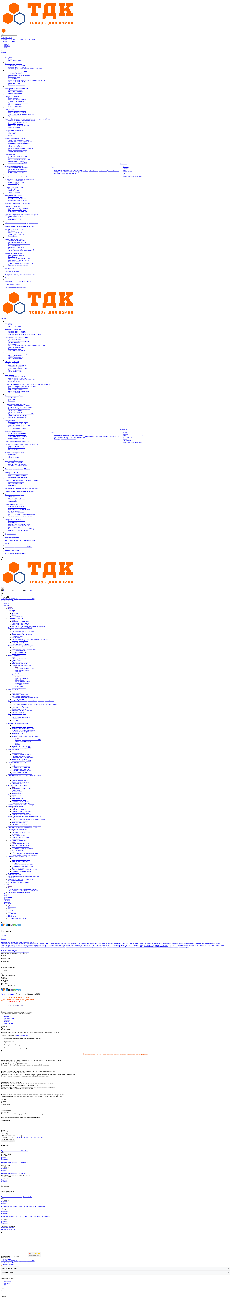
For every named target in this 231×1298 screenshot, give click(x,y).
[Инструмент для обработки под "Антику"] (27, 202)
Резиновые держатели (7, 952)
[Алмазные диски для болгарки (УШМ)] (27, 70)
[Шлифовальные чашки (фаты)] (27, 129)
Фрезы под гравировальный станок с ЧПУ (28, 740)
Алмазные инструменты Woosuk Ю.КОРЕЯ (138, 947)
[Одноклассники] (4, 925)
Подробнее (4, 1157)
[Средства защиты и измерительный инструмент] (27, 224)
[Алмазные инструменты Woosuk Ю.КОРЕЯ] (27, 279)
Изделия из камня (68, 947)
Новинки (122, 947)
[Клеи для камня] (27, 108)
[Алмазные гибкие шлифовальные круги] (27, 86)
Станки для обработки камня (20, 843)
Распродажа (15, 613)
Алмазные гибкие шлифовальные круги (24, 649)
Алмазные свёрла (17, 753)
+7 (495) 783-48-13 (6, 38)
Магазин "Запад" (8, 1272)
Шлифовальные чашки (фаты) (21, 717)
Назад (10, 607)
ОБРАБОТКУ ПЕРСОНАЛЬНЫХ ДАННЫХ (29, 1137)
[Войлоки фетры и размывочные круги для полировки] (27, 221)
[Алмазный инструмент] (27, 270)
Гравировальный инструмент (21, 798)
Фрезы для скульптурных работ (21, 788)
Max (5, 47)
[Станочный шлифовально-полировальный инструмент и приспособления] (27, 117)
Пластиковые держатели (21, 952)
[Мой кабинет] (1, 51)
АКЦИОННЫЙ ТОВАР (159, 947)
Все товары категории (7, 1227)
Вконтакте (7, 44)
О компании (12, 907)
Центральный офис (9, 1268)
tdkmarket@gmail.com (21, 1035)
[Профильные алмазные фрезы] (27, 164)
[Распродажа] (27, 56)
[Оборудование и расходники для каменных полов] (27, 273)
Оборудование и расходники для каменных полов (104, 947)
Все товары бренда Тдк (8, 1229)
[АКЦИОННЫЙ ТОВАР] (27, 283)
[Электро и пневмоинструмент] (27, 252)
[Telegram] (19, 925)
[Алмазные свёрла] (27, 153)
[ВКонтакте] (2, 925)
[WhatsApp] (14, 925)
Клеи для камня (16, 693)
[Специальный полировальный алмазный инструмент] (27, 177)
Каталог (10, 608)
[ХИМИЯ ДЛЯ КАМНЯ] (27, 95)
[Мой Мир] (7, 925)
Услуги (10, 887)
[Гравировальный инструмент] (27, 193)
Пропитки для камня (21, 678)
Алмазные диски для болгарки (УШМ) (23, 631)
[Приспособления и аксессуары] (27, 228)
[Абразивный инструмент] (27, 205)
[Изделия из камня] (27, 266)
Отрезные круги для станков (20, 621)
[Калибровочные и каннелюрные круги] (27, 174)
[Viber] (12, 925)
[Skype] (17, 925)
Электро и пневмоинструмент (21, 860)
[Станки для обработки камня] (27, 237)
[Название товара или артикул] (1, 36)
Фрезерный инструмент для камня (22, 727)
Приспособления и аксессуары (21, 832)
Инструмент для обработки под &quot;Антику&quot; (104, 945)
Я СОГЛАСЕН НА (23, 1137)
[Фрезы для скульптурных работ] (27, 185)
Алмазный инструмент (81, 947)
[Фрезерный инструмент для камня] (27, 137)
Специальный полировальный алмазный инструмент (28, 779)
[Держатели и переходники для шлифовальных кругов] (27, 213)
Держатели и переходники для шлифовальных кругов (28, 819)
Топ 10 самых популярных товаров (177, 947)
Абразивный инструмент (19, 809)
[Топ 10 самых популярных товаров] (27, 286)
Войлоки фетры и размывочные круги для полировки (185, 945)
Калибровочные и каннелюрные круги (165, 943)
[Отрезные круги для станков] (27, 62)
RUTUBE (7, 46)
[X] (9, 925)
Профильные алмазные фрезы (21, 766)
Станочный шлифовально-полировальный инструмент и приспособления (34, 704)
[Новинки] (27, 276)
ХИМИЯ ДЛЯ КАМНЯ (19, 658)
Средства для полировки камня (24, 668)
